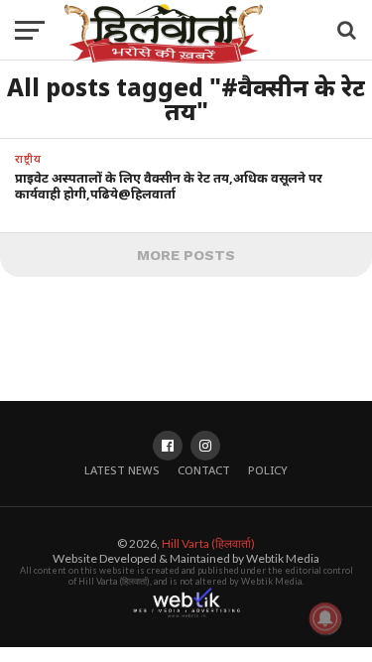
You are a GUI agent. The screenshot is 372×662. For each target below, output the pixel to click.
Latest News (122, 470)
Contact (204, 470)
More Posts (186, 255)
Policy (268, 470)
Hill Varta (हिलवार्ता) (208, 543)
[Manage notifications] (325, 618)
